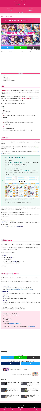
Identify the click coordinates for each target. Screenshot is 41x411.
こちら (36, 146)
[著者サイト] (10, 363)
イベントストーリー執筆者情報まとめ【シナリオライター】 (19, 289)
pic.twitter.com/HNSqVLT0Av (15, 323)
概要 (4, 75)
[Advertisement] (20, 62)
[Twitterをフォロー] (30, 363)
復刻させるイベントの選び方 (9, 80)
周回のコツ (6, 77)
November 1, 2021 (31, 326)
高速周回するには (7, 79)
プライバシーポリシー (33, 407)
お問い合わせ (20, 407)
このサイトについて (7, 407)
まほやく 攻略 (4, 351)
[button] (38, 214)
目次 (19, 73)
